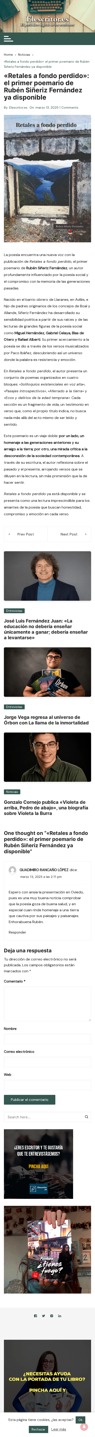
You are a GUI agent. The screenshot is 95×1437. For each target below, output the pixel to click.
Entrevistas (14, 611)
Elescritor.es (18, 107)
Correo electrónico (19, 1051)
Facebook (35, 1316)
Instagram (51, 1316)
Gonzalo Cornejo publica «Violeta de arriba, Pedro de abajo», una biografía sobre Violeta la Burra (46, 807)
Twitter (43, 1316)
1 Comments (68, 107)
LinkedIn (60, 1316)
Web (7, 1074)
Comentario (14, 981)
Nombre (10, 1028)
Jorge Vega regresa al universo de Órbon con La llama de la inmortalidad (46, 720)
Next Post (69, 534)
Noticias (12, 792)
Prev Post (26, 534)
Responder (17, 932)
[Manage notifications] (84, 1427)
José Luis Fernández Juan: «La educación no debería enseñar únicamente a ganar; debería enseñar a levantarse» (46, 629)
